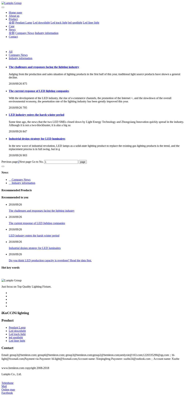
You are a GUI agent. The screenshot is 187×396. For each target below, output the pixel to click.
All (10, 51)
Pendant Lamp (23, 22)
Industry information (46, 33)
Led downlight (41, 22)
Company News (24, 33)
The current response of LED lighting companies (39, 91)
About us (14, 15)
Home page (15, 12)
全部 (12, 22)
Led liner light (91, 22)
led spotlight (75, 22)
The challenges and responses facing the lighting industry (44, 67)
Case (11, 26)
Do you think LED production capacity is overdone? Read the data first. (50, 260)
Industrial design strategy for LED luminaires (37, 138)
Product (13, 19)
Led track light (59, 22)
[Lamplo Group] (93, 3)
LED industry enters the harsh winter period (36, 114)
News (12, 29)
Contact (13, 36)
